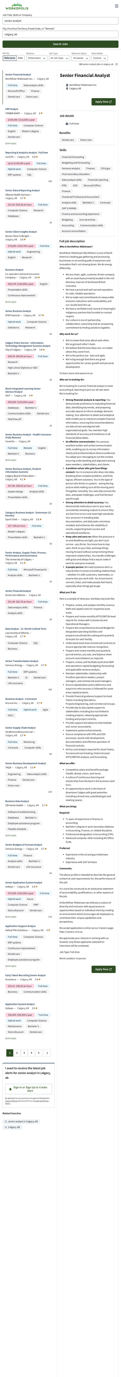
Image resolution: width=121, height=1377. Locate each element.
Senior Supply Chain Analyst (20, 727)
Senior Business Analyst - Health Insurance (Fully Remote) (28, 436)
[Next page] (47, 1053)
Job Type (53, 53)
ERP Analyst (11, 109)
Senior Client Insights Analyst (21, 231)
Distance (30, 53)
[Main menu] (116, 6)
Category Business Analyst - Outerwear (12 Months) (28, 514)
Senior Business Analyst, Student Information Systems (23, 470)
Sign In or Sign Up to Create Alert (30, 1089)
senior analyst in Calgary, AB (23, 1121)
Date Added (97, 53)
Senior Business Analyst (18, 311)
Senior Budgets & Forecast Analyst (23, 844)
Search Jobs (60, 44)
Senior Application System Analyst (23, 882)
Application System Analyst (20, 1004)
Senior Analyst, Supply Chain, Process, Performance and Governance (25, 554)
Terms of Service (11, 1101)
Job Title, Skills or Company (17, 15)
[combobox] (60, 20)
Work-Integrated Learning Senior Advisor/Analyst (23, 390)
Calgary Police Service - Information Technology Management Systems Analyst (27, 344)
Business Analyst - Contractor (21, 699)
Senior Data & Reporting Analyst (22, 190)
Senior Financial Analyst (18, 74)
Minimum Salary (79, 53)
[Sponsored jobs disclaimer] (116, 64)
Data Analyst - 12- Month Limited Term (25, 628)
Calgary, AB (14, 1127)
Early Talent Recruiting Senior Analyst (25, 975)
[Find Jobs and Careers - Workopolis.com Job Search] (17, 6)
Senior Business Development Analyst (25, 763)
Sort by (6, 53)
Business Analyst (14, 269)
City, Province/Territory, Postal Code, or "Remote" (29, 28)
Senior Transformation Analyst (21, 661)
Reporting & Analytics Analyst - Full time (26, 152)
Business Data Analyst (17, 801)
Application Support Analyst (20, 926)
